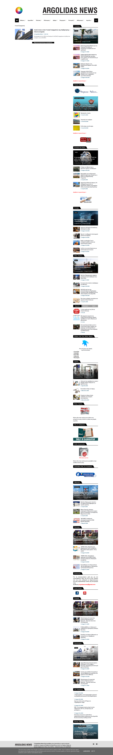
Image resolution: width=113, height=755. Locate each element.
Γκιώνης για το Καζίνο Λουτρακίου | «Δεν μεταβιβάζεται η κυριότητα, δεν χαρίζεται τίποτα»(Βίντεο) (89, 673)
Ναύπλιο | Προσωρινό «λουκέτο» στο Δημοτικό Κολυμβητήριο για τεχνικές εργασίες (88, 503)
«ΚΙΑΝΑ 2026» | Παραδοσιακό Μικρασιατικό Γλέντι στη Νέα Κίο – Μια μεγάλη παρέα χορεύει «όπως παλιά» (89, 549)
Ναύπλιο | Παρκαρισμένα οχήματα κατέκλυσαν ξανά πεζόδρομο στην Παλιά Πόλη (89, 277)
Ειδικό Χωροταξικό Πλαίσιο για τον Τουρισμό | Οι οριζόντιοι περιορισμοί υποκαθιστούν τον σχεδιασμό (89, 48)
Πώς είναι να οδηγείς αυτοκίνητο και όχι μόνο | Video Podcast (89, 299)
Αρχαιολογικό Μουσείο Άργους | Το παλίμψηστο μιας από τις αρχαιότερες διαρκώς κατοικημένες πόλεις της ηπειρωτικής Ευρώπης (89, 185)
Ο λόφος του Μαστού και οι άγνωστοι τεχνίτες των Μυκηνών (88, 168)
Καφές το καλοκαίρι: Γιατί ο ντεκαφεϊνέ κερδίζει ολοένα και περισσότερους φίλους (88, 242)
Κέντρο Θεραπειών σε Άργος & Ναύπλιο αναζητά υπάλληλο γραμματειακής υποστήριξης (83, 373)
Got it (93, 751)
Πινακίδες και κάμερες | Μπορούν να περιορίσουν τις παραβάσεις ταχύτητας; (84, 267)
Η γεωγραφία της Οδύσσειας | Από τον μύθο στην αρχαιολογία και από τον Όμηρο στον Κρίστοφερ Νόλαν (85, 159)
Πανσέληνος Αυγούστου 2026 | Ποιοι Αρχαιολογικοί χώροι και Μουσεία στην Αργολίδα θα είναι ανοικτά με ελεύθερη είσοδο (86, 716)
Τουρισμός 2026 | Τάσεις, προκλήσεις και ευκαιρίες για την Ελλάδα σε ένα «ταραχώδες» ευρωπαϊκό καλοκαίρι (88, 73)
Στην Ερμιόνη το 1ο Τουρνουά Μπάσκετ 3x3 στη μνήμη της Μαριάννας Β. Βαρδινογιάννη (85, 494)
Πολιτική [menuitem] (38, 20)
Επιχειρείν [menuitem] (62, 20)
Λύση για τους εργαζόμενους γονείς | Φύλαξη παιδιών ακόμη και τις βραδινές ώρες (89, 383)
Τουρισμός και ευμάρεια (86, 119)
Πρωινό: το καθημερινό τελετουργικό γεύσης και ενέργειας (89, 234)
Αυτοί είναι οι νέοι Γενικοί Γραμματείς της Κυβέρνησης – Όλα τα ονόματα (52, 31)
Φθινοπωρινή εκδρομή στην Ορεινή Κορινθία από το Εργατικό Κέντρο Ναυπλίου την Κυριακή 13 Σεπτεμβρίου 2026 (85, 36)
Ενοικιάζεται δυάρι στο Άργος (88, 389)
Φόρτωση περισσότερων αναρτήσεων (43, 42)
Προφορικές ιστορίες (86, 113)
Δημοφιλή (77, 306)
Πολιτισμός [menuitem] (47, 20)
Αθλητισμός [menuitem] (80, 20)
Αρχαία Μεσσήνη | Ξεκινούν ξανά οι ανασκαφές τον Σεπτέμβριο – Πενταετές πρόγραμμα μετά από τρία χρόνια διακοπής (89, 665)
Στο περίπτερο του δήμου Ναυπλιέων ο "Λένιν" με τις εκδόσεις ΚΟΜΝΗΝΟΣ (85, 106)
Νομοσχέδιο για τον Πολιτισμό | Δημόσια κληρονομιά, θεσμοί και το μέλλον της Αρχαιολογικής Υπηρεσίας (89, 176)
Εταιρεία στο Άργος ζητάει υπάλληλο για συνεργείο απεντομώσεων (87, 397)
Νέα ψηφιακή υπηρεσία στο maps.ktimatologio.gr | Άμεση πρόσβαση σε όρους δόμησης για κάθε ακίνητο (89, 318)
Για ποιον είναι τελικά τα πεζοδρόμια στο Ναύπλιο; (89, 283)
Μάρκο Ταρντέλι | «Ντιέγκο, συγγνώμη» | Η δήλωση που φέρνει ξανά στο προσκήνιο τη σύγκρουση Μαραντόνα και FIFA (89, 512)
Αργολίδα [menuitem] (30, 20)
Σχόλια (93, 306)
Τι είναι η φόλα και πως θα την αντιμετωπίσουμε (88, 310)
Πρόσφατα (85, 306)
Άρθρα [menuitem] (54, 20)
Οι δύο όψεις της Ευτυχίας (87, 126)
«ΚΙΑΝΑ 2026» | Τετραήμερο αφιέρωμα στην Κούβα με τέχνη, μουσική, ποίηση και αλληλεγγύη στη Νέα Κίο (88, 558)
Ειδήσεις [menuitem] (22, 20)
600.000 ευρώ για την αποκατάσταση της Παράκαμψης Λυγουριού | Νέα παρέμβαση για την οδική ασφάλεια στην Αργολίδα (89, 292)
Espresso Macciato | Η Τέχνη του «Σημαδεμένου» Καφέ (84, 220)
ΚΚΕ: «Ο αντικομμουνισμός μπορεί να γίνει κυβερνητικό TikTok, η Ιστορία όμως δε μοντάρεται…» (84, 709)
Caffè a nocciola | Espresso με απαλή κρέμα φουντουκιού (89, 249)
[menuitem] (17, 20)
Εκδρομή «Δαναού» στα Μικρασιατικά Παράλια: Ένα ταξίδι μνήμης (89, 65)
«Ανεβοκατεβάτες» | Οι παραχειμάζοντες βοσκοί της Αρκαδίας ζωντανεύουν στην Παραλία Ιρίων (85, 695)
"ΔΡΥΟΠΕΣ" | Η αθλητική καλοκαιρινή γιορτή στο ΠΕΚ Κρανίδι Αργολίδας (87, 520)
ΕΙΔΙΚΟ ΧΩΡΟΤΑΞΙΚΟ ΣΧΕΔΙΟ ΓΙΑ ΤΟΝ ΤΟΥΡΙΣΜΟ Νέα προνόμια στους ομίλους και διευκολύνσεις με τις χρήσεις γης (89, 57)
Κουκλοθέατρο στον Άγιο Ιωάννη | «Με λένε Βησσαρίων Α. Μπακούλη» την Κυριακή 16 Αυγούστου (89, 566)
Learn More (86, 751)
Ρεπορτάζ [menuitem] (71, 20)
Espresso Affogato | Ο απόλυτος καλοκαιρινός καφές (89, 228)
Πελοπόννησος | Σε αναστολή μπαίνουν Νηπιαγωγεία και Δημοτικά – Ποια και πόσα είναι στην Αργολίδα (88, 620)
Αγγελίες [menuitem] (88, 20)
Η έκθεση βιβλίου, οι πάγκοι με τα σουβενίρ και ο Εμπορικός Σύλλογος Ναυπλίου (89, 628)
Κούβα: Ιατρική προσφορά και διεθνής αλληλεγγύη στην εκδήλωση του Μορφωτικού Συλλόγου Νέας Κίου (85, 538)
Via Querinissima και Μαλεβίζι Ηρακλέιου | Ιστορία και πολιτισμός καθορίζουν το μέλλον (84, 654)
